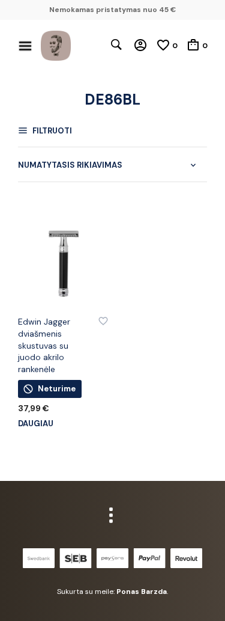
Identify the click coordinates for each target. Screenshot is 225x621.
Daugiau (35, 423)
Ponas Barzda (141, 591)
